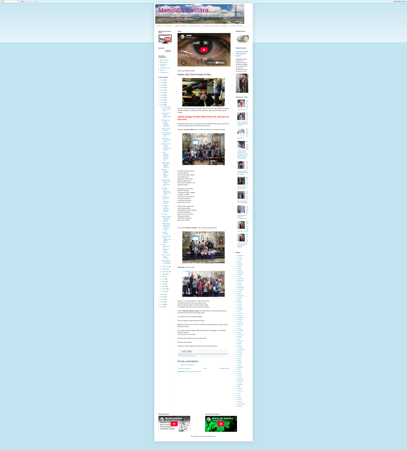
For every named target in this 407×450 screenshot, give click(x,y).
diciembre (165, 107)
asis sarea (240, 334)
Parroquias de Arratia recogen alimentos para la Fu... (166, 123)
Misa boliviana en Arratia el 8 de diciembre (166, 262)
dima (210, 354)
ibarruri (239, 371)
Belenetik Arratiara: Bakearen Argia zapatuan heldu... (165, 173)
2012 (162, 302)
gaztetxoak (224, 354)
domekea (240, 259)
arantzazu (186, 354)
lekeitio (239, 388)
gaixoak (239, 306)
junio (163, 279)
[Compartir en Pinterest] (191, 351)
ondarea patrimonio (240, 271)
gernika (239, 298)
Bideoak (224, 25)
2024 (162, 85)
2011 (162, 304)
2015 (162, 294)
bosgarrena (240, 296)
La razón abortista (165, 232)
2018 (162, 100)
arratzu (239, 397)
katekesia (184, 355)
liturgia (239, 266)
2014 (162, 297)
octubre (164, 269)
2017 (162, 102)
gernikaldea (240, 287)
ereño (239, 393)
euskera (239, 401)
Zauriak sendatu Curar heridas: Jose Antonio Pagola (166, 239)
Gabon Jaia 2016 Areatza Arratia (166, 140)
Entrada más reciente (184, 368)
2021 (162, 92)
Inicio (205, 368)
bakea (239, 300)
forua (238, 339)
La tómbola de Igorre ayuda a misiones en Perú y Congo (166, 226)
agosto (164, 274)
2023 (162, 87)
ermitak (239, 285)
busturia (239, 345)
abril (163, 284)
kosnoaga (240, 341)
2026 (162, 80)
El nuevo (164, 214)
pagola (239, 262)
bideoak (239, 293)
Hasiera (159, 25)
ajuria (239, 369)
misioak (239, 291)
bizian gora (240, 324)
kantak (239, 283)
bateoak (239, 315)
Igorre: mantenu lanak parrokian (166, 256)
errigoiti (239, 363)
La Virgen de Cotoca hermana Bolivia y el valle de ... (165, 208)
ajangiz (239, 358)
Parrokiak (168, 25)
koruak (239, 326)
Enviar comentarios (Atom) (193, 371)
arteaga (239, 337)
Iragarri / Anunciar (181, 25)
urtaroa (239, 332)
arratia (195, 354)
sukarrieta (240, 367)
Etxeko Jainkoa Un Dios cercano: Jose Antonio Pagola (166, 147)
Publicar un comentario (187, 365)
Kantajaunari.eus (165, 68)
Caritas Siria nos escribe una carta (166, 134)
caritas (206, 354)
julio (163, 276)
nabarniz (240, 391)
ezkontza (240, 354)
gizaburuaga (241, 404)
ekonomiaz (240, 278)
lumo (238, 395)
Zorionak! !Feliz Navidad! (166, 129)
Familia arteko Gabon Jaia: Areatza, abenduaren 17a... (166, 183)
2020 (162, 95)
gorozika (239, 378)
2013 (162, 299)
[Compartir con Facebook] (189, 351)
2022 (162, 90)
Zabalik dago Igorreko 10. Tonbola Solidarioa (166, 165)
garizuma (240, 319)
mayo (163, 281)
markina (239, 382)
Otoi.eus (162, 70)
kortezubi (240, 373)
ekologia (239, 322)
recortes (239, 257)
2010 (162, 307)
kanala (239, 356)
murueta (239, 352)
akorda (239, 376)
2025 (162, 82)
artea (199, 354)
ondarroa (240, 384)
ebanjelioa (214, 354)
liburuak (239, 302)
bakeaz (239, 343)
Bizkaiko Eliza (164, 62)
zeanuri (193, 355)
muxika (239, 365)
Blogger (214, 436)
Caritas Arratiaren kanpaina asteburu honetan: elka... (165, 156)
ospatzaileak (241, 350)
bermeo (239, 304)
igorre (179, 355)
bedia (202, 354)
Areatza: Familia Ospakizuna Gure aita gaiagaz (166, 219)
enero (164, 291)
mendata (240, 347)
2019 (162, 97)
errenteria (240, 313)
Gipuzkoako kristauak (163, 65)
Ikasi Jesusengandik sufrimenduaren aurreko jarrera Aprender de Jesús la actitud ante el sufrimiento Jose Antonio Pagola (243, 150)
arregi (239, 311)
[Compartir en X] (187, 351)
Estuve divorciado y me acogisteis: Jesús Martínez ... (166, 248)
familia (219, 354)
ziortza (239, 328)
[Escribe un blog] (185, 351)
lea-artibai (240, 330)
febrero (164, 289)
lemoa (189, 355)
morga (239, 360)
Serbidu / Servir (195, 25)
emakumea (240, 289)
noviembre (165, 266)
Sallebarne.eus (164, 72)
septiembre (165, 271)
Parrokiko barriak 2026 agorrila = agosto (242, 54)
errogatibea (240, 317)
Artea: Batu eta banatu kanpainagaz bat (166, 116)
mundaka (240, 309)
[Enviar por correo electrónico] (183, 351)
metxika (239, 406)
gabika (239, 399)
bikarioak (240, 274)
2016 (162, 105)
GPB (238, 386)
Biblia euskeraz (164, 60)
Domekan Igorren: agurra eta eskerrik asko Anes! (166, 191)
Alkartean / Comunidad (211, 25)
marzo (164, 286)
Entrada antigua (224, 368)
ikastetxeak (240, 380)
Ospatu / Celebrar (237, 25)
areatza (192, 354)
